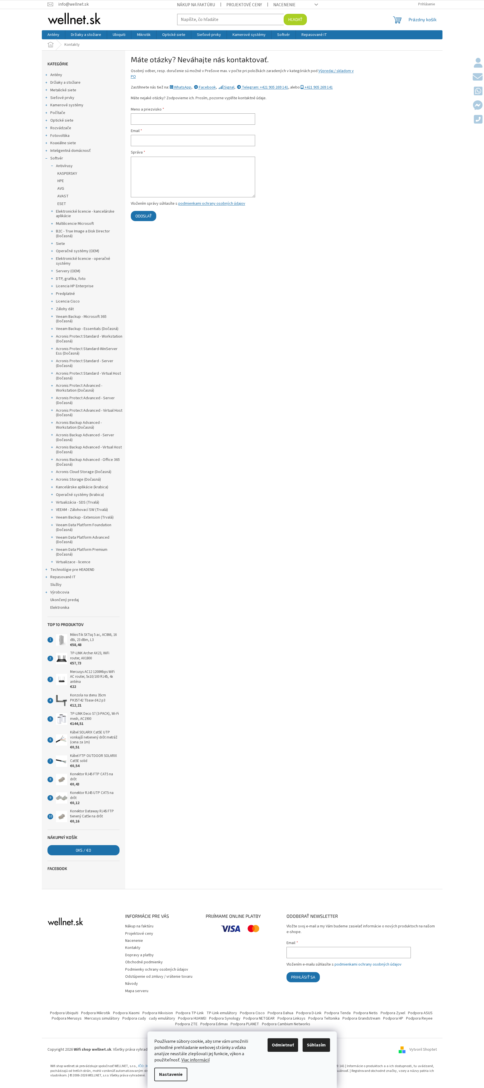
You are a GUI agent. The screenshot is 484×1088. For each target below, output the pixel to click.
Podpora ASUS (420, 1013)
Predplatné (65, 294)
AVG (60, 188)
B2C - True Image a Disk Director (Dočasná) (83, 233)
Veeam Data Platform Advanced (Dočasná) (82, 540)
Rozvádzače (60, 128)
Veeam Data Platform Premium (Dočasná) (81, 552)
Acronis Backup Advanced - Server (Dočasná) (85, 437)
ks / (83, 850)
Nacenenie (284, 5)
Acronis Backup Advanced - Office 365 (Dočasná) (88, 462)
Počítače (57, 113)
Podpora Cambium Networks (286, 1024)
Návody (131, 983)
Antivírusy (64, 166)
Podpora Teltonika (324, 1018)
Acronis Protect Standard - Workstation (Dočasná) (89, 339)
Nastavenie (171, 1074)
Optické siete (61, 120)
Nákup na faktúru (196, 5)
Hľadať (295, 19)
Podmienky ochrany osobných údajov (156, 969)
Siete (60, 244)
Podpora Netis (365, 1013)
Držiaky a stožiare (65, 82)
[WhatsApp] (478, 91)
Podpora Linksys (291, 1018)
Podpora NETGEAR (259, 1018)
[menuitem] (53, 34)
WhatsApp (182, 87)
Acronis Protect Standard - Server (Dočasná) (84, 363)
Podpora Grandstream (361, 1018)
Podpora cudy (134, 1018)
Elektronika (59, 607)
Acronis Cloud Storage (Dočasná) (83, 472)
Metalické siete (63, 90)
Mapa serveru (136, 991)
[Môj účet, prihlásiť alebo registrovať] (478, 63)
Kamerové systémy (66, 105)
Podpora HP (393, 1018)
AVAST (63, 196)
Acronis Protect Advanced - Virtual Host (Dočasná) (89, 413)
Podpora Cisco (252, 1013)
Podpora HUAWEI (192, 1018)
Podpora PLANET (245, 1024)
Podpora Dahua (280, 1013)
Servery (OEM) (68, 271)
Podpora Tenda (337, 1013)
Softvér (56, 158)
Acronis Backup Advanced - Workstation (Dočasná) (79, 425)
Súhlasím (316, 1045)
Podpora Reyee (419, 1018)
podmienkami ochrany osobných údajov (211, 203)
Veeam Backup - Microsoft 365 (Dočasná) (81, 319)
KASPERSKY (67, 173)
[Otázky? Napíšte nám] (478, 77)
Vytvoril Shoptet (423, 1049)
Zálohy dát (65, 309)
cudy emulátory (162, 1018)
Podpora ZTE (186, 1024)
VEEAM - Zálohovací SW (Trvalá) (82, 510)
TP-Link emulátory (222, 1013)
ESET (61, 204)
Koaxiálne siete (63, 143)
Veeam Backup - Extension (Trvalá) (85, 517)
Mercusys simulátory (102, 1018)
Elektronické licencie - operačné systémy (83, 261)
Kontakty (132, 948)
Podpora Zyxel (393, 1013)
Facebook (207, 87)
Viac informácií (195, 1060)
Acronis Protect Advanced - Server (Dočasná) (85, 400)
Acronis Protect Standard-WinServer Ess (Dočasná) (87, 351)
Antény (56, 75)
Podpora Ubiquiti (64, 1013)
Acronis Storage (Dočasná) (78, 479)
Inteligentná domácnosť (70, 151)
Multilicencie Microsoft (75, 223)
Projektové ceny (244, 5)
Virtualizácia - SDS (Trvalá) (77, 502)
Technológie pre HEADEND (72, 570)
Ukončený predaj (64, 600)
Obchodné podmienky (144, 962)
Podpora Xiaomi (126, 1013)
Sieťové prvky (62, 98)
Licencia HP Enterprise (75, 286)
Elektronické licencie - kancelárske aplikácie (85, 214)
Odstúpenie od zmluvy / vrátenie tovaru (158, 976)
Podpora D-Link (309, 1013)
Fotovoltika (60, 136)
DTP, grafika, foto (71, 279)
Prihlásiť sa (303, 977)
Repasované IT (63, 577)
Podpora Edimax (214, 1024)
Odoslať (143, 215)
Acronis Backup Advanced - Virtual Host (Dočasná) (89, 449)
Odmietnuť (283, 1045)
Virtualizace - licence (73, 562)
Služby (56, 585)
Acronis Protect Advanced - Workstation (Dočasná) (79, 388)
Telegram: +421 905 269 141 (264, 87)
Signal (228, 87)
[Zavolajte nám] (478, 120)
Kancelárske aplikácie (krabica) (82, 487)
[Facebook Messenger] (478, 106)
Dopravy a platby (139, 955)
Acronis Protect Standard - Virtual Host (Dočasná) (88, 376)
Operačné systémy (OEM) (77, 251)
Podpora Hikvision (157, 1013)
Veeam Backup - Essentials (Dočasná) (87, 329)
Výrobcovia (59, 592)
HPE (60, 181)
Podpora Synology (224, 1018)
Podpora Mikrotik (95, 1013)
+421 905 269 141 (318, 87)
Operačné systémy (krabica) (80, 495)
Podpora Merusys (67, 1018)
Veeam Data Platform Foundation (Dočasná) (83, 527)
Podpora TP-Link (190, 1013)
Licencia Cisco (68, 301)
